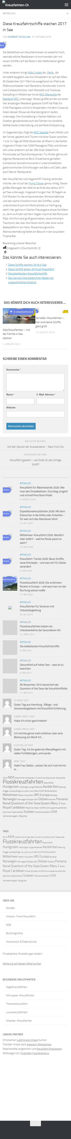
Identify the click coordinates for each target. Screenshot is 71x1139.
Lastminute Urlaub (27, 1040)
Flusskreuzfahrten (23, 782)
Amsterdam (30, 778)
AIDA (11, 777)
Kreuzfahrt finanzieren (49, 1048)
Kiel (55, 786)
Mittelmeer (10, 795)
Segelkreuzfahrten (16, 987)
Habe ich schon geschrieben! (30, 720)
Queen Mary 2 (50, 803)
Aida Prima (19, 778)
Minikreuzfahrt (50, 791)
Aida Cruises (35, 72)
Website (10, 407)
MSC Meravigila (48, 94)
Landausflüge (15, 791)
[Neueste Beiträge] (11, 476)
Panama (52, 799)
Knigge (6, 791)
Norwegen (10, 799)
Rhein (63, 803)
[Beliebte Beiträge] (27, 476)
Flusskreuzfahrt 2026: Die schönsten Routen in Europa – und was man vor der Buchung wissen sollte (43, 586)
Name (10, 394)
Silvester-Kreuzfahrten (19, 1020)
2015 (5, 778)
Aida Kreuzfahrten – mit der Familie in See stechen (16, 334)
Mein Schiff (39, 791)
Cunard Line (41, 778)
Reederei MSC (11, 99)
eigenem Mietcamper (39, 1044)
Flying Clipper (36, 183)
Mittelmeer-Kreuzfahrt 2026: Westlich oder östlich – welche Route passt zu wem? (42, 538)
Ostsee (43, 799)
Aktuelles (9, 13)
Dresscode (60, 778)
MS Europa (42, 795)
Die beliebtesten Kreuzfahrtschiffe (27, 273)
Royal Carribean (32, 808)
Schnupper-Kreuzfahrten (20, 995)
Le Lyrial (24, 791)
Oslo (36, 799)
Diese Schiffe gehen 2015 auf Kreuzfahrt (31, 269)
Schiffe (43, 808)
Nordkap (53, 795)
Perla (50, 72)
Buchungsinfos (14, 933)
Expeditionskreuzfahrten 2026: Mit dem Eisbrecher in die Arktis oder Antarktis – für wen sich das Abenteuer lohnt (42, 515)
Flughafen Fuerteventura (34, 1053)
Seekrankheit (17, 812)
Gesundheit (49, 783)
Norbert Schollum (19, 36)
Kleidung (62, 787)
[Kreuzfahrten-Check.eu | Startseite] (20, 5)
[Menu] (66, 4)
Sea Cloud (7, 812)
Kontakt (10, 908)
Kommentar (13, 369)
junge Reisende (35, 787)
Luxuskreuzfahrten (16, 1012)
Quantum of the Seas (25, 803)
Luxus (31, 791)
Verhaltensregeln (10, 816)
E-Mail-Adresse (46, 394)
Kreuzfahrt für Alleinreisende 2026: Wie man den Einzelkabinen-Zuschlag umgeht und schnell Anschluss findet (44, 491)
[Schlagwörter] (60, 476)
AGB (8, 924)
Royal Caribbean (14, 807)
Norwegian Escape (25, 799)
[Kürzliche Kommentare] (44, 476)
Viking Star (22, 816)
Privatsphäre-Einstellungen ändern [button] (22, 953)
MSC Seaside (41, 132)
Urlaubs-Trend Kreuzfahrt (20, 916)
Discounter (51, 778)
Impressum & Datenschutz (21, 941)
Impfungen (24, 787)
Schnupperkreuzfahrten (56, 808)
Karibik (47, 786)
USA (54, 811)
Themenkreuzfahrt (42, 812)
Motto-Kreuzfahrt (26, 795)
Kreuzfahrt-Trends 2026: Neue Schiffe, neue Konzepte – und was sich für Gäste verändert (43, 562)
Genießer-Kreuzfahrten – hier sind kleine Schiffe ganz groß (50, 322)
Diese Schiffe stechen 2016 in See (27, 264)
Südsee (29, 811)
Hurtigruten (11, 786)
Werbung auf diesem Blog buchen (22, 963)
